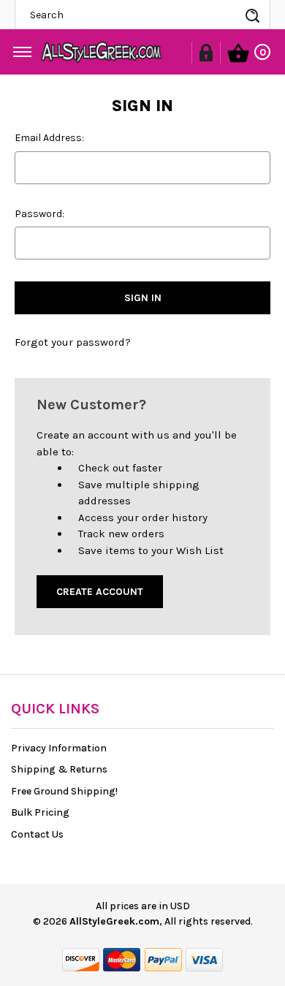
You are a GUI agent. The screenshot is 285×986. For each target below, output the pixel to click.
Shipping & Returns (59, 769)
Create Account (99, 591)
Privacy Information (59, 748)
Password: (39, 214)
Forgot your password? (73, 342)
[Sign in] (206, 53)
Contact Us (37, 834)
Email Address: (49, 138)
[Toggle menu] (22, 48)
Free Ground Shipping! (64, 791)
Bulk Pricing (40, 812)
